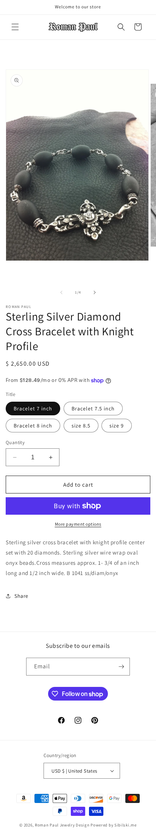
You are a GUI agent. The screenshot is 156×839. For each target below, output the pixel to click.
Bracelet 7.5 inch (93, 408)
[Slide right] (94, 292)
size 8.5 (81, 425)
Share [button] (21, 595)
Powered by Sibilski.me (113, 825)
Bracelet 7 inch (33, 408)
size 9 (116, 425)
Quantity (15, 442)
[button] (15, 27)
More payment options (78, 524)
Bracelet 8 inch (33, 425)
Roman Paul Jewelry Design (62, 825)
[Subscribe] (121, 667)
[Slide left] (61, 292)
